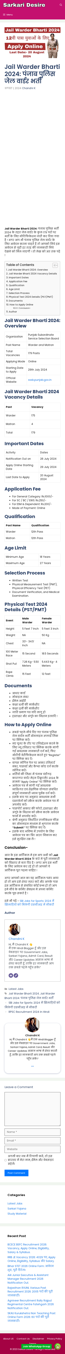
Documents (16, 300)
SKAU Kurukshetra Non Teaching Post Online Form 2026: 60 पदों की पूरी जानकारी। (31, 1317)
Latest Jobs (16, 989)
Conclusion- (25, 308)
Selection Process (19, 293)
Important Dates (19, 277)
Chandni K (29, 88)
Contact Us (23, 1338)
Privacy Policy (54, 1338)
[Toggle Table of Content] (53, 265)
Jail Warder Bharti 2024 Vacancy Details (33, 273)
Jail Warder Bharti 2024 (24, 993)
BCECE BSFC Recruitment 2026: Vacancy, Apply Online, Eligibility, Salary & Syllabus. (28, 1248)
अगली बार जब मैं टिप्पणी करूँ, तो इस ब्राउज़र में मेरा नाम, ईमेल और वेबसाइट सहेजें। (31, 1160)
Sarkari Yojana (17, 1208)
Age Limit (14, 289)
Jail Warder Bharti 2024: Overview (28, 269)
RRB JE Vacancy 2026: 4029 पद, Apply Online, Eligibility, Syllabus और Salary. (31, 1259)
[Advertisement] (32, 128)
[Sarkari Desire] (24, 5)
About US (8, 1338)
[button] (61, 5)
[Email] (11, 975)
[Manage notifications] (57, 1347)
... (32, 1065)
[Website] (16, 975)
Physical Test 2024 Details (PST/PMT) (31, 296)
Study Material (17, 1214)
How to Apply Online (22, 304)
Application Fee (18, 281)
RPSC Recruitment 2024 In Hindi (29, 1012)
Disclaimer (38, 1338)
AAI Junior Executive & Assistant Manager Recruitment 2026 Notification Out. (28, 1279)
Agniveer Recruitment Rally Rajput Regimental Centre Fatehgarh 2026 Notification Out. (31, 1304)
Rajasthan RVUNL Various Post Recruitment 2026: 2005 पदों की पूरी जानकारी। (30, 1291)
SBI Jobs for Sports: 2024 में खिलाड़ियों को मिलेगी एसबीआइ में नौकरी (29, 903)
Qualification (16, 285)
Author (13, 311)
